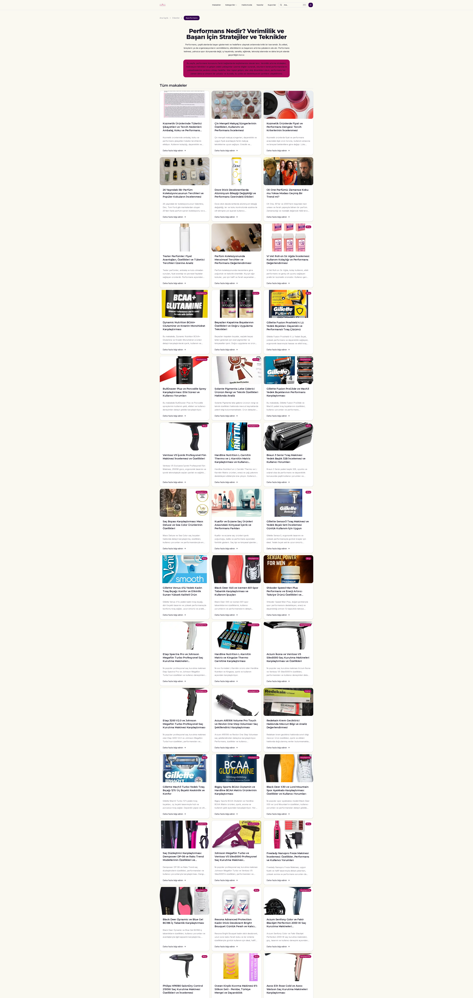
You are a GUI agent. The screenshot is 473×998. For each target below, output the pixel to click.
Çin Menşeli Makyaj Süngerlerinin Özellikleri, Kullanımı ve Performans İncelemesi (235, 127)
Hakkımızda (247, 5)
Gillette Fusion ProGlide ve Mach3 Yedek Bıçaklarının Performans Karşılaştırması (288, 392)
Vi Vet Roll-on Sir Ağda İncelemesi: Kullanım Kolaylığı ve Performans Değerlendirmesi (288, 260)
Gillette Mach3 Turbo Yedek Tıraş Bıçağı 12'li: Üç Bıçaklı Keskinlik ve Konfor (184, 790)
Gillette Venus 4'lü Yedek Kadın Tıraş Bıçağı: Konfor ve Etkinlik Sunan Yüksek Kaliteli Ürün (182, 591)
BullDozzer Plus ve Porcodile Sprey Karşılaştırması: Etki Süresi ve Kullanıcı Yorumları (184, 392)
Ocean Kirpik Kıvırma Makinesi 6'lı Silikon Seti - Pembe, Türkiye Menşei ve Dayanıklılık (236, 989)
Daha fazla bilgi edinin (173, 150)
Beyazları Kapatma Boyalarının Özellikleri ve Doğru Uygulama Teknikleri (234, 326)
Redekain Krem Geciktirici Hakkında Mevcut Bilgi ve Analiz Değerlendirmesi (287, 724)
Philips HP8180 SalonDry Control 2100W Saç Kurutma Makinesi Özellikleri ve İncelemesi (183, 989)
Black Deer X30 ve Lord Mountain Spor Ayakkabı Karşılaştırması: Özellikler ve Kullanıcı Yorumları (288, 790)
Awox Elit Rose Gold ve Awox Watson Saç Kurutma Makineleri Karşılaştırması (287, 989)
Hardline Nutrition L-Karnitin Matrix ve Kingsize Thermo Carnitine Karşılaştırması (233, 658)
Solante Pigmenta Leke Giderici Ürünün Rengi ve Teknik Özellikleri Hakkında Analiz (236, 392)
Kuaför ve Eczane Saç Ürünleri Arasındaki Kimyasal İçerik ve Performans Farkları (234, 525)
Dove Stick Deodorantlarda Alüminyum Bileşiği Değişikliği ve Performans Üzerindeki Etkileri (235, 193)
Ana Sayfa (164, 18)
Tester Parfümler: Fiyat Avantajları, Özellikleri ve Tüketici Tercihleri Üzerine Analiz (183, 260)
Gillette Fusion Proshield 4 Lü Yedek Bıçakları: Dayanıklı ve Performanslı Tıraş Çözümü (285, 326)
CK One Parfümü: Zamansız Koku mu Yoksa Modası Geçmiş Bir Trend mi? (287, 193)
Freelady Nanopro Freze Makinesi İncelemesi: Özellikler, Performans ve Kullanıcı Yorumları (288, 857)
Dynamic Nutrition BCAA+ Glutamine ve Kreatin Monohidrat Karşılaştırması (184, 326)
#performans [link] (192, 18)
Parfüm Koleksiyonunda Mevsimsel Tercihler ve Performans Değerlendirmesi (233, 260)
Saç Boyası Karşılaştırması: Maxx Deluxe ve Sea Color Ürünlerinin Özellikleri (183, 525)
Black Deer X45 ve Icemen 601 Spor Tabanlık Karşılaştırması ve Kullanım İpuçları (236, 591)
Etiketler (176, 18)
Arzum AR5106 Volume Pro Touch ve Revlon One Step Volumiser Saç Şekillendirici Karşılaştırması (236, 724)
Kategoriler (230, 5)
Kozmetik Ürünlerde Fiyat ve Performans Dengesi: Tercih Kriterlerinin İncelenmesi (285, 127)
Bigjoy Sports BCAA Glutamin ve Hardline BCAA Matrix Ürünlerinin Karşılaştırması (236, 790)
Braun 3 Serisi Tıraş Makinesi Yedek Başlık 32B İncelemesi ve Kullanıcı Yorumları (286, 458)
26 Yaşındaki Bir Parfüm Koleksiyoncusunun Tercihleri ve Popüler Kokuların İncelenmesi (183, 193)
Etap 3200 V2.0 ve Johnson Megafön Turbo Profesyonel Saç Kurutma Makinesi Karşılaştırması (184, 724)
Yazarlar (259, 5)
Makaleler (216, 5)
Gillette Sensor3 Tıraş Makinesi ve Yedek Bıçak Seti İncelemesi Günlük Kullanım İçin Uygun (288, 525)
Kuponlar (272, 5)
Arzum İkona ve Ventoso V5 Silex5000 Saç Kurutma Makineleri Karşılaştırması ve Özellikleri (288, 658)
